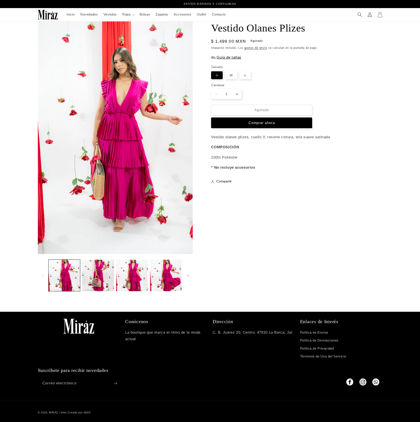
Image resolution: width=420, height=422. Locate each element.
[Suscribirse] (115, 383)
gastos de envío (255, 47)
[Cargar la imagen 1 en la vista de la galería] (64, 275)
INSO (87, 412)
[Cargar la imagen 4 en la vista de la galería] (166, 275)
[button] (127, 14)
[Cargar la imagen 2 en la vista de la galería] (98, 275)
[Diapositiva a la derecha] (188, 275)
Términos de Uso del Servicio (323, 356)
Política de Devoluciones (319, 340)
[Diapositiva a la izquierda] (42, 275)
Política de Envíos (314, 332)
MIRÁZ (53, 412)
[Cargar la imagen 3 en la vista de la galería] (132, 275)
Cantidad (217, 85)
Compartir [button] (224, 181)
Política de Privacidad (317, 348)
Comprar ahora (261, 123)
